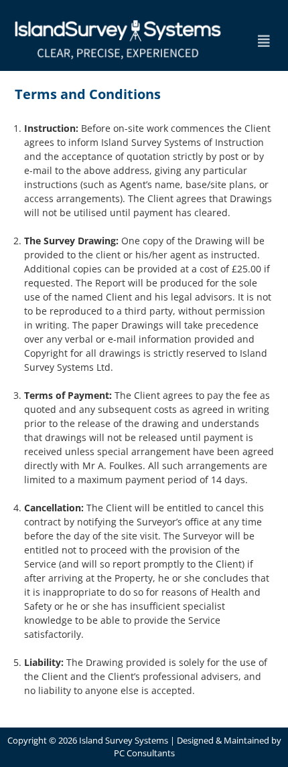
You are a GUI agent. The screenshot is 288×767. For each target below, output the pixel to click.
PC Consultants (144, 753)
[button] (264, 41)
